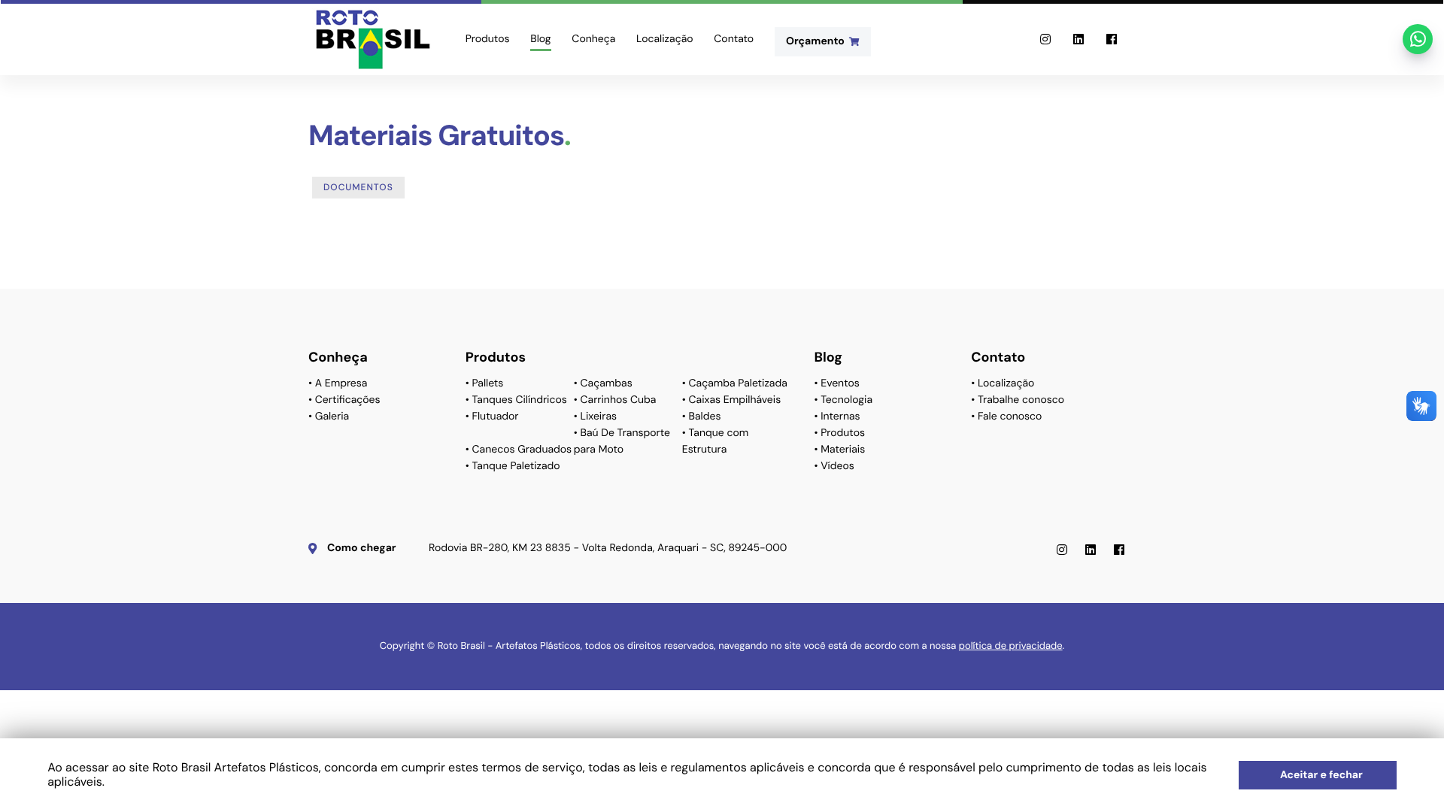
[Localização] (664, 11)
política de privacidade (1011, 646)
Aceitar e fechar (1321, 775)
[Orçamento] (823, 11)
